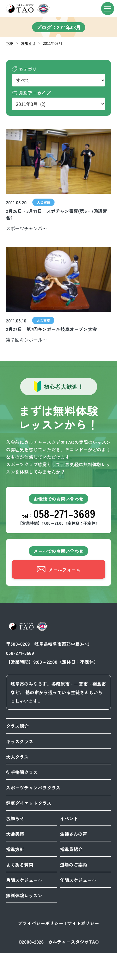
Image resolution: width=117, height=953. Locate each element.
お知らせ (28, 43)
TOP (9, 43)
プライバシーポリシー (40, 923)
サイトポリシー (83, 923)
